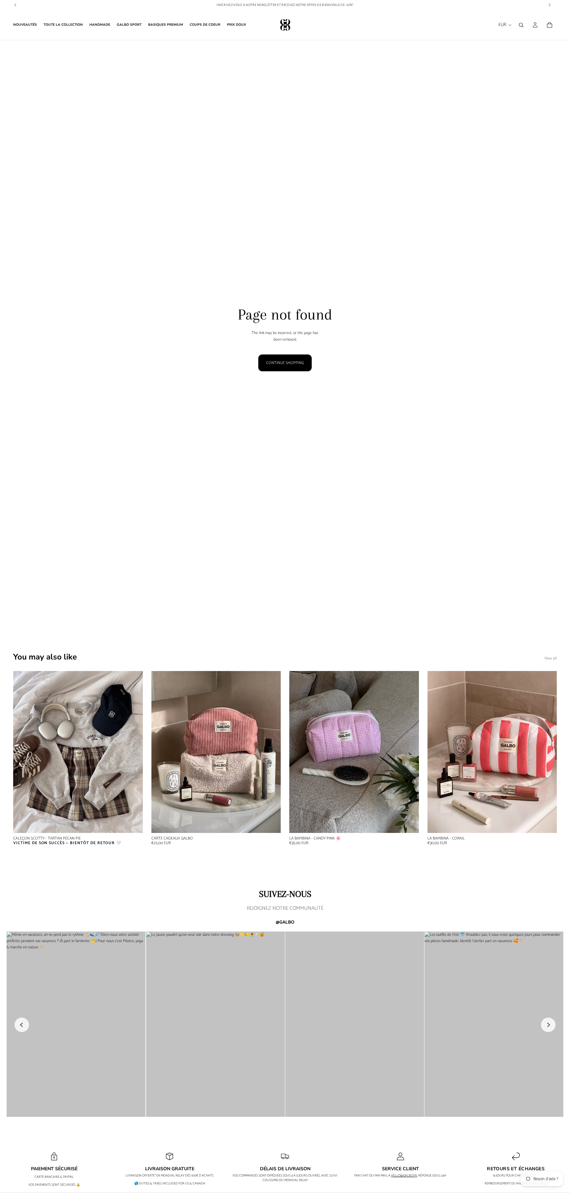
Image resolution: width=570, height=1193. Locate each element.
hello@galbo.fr (404, 1175)
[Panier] (549, 25)
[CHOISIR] (270, 823)
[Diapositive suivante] (133, 752)
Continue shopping (285, 363)
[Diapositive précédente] (23, 752)
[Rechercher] (521, 25)
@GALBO (285, 922)
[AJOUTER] (409, 823)
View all (550, 658)
